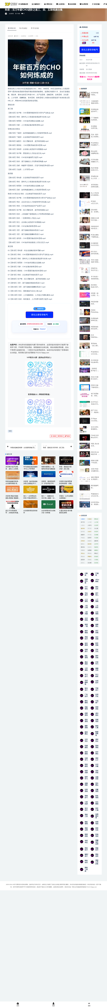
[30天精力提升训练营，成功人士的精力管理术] (13, 460)
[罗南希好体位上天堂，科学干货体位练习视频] (85, 178)
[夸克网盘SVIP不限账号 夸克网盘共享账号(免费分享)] (85, 129)
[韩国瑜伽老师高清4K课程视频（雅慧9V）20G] (85, 329)
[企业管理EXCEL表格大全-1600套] (48, 504)
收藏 (54, 436)
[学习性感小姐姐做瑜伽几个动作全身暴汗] (85, 279)
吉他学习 (89, 532)
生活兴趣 (89, 548)
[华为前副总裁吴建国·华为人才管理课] (30, 462)
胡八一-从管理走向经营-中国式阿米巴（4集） (29, 498)
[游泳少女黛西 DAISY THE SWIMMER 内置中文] (85, 379)
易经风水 (83, 548)
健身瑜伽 (83, 529)
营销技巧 (89, 560)
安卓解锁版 (96, 535)
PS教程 (90, 519)
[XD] (6, 14)
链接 (68, 436)
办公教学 (96, 529)
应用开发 (89, 538)
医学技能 (83, 532)
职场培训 (96, 557)
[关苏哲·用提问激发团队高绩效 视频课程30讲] (13, 489)
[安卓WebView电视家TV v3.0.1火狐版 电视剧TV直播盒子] (85, 337)
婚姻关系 (83, 535)
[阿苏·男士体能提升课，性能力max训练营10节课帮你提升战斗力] (85, 454)
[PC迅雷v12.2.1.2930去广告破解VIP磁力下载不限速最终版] (85, 203)
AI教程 (83, 519)
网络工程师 (96, 554)
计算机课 (96, 560)
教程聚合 (89, 544)
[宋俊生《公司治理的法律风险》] (66, 489)
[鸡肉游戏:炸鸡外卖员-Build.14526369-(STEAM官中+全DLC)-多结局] (85, 228)
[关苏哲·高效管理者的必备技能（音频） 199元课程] (66, 474)
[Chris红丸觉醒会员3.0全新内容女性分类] (85, 438)
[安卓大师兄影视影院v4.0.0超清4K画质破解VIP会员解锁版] (85, 430)
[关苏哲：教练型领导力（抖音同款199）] (48, 474)
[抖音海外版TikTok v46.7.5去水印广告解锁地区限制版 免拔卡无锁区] (85, 95)
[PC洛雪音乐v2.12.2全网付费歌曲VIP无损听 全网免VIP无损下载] (85, 354)
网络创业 (89, 554)
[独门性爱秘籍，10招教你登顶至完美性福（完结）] (85, 395)
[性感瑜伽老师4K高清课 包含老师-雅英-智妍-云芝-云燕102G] (85, 320)
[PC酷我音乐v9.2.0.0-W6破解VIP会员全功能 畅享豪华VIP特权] (85, 496)
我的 (53, 1005)
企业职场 (23, 36)
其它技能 (89, 529)
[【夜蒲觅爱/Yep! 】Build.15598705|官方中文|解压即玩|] (85, 370)
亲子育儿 (83, 523)
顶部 (89, 1005)
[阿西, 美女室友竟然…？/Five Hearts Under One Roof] (85, 446)
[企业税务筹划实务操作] (30, 504)
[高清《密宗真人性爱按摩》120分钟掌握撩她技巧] (85, 136)
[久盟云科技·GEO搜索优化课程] (66, 504)
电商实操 (96, 548)
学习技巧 (89, 535)
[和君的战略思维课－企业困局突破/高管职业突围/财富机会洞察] (13, 476)
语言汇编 (83, 563)
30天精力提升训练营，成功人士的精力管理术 (12, 469)
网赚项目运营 (89, 557)
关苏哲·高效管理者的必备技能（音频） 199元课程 (66, 483)
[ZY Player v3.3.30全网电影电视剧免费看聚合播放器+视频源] (85, 421)
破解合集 (96, 551)
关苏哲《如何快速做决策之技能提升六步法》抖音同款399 (30, 483)
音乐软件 (96, 563)
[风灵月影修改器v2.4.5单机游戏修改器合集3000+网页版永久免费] (85, 170)
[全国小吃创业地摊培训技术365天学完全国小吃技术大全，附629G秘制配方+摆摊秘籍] (85, 470)
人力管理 (89, 523)
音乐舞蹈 (89, 563)
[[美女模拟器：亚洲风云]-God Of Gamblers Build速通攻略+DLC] (85, 212)
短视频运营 (89, 551)
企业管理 (11, 13)
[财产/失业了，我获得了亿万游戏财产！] (85, 412)
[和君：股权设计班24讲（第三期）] (66, 461)
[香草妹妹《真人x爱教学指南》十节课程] (85, 346)
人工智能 (96, 523)
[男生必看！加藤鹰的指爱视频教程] (85, 153)
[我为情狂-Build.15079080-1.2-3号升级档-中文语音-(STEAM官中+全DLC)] (85, 287)
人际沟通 (89, 526)
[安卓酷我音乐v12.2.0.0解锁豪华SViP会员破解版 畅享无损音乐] (85, 247)
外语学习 (96, 532)
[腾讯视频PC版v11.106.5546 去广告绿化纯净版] (85, 487)
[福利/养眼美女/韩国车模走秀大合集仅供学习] (85, 479)
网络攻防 (83, 557)
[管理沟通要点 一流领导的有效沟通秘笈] (48, 460)
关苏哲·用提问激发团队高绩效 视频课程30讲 (12, 498)
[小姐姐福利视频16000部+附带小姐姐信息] (85, 103)
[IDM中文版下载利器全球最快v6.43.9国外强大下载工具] (85, 388)
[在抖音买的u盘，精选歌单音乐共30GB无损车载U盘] (85, 506)
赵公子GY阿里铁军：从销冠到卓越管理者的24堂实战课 (12, 513)
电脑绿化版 (83, 551)
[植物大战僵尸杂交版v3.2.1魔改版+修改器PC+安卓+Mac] (85, 463)
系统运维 (83, 554)
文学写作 (96, 544)
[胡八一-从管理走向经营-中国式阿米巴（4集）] (30, 489)
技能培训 (89, 541)
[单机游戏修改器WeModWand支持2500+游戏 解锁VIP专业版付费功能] (85, 304)
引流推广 (96, 538)
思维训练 (83, 541)
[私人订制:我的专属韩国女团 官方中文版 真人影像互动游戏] (85, 195)
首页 (17, 36)
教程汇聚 (83, 544)
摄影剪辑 (96, 541)
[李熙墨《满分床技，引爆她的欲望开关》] (85, 295)
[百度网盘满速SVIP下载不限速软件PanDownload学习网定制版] (85, 112)
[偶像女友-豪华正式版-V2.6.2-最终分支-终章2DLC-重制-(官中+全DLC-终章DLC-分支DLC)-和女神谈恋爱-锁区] (85, 220)
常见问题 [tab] (36, 28)
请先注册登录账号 (39, 315)
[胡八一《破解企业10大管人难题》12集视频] (48, 489)
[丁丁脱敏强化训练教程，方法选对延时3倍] (85, 121)
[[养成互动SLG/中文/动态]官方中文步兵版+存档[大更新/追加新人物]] (85, 270)
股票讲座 (83, 560)
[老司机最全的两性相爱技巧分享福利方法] (85, 186)
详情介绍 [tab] (13, 28)
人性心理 (83, 526)
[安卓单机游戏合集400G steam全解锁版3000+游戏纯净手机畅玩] (85, 363)
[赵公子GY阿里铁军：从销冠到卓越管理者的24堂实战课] (13, 506)
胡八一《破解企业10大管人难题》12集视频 (47, 498)
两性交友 (96, 519)
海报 (61, 436)
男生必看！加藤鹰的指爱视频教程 (94, 153)
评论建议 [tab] (24, 28)
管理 (10, 431)
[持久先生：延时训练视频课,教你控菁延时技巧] (85, 253)
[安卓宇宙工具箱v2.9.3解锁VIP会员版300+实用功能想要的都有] (85, 405)
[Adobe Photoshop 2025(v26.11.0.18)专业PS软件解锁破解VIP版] (85, 312)
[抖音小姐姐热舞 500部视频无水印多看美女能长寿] (85, 261)
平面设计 (83, 538)
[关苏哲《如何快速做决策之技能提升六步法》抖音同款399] (30, 474)
